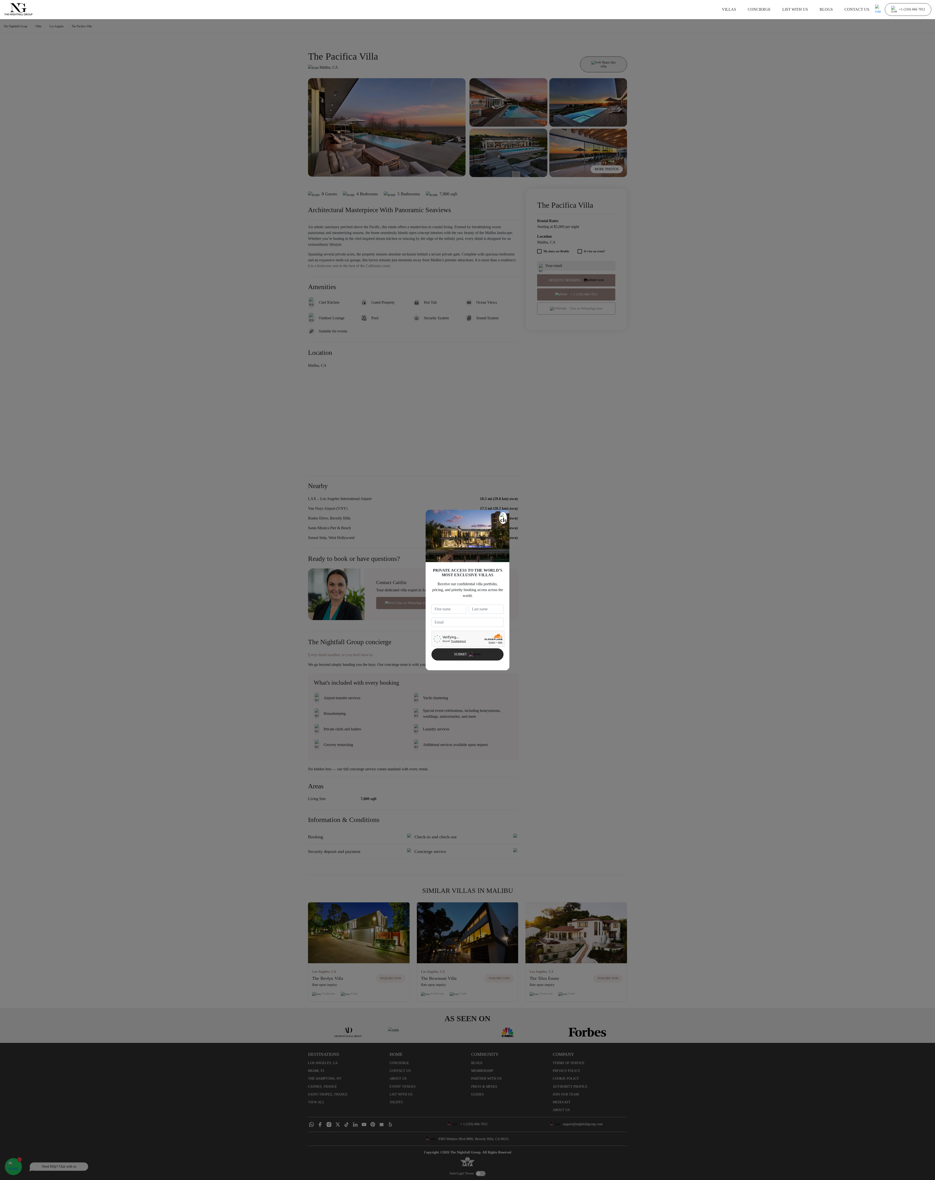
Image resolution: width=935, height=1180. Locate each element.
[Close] (503, 518)
